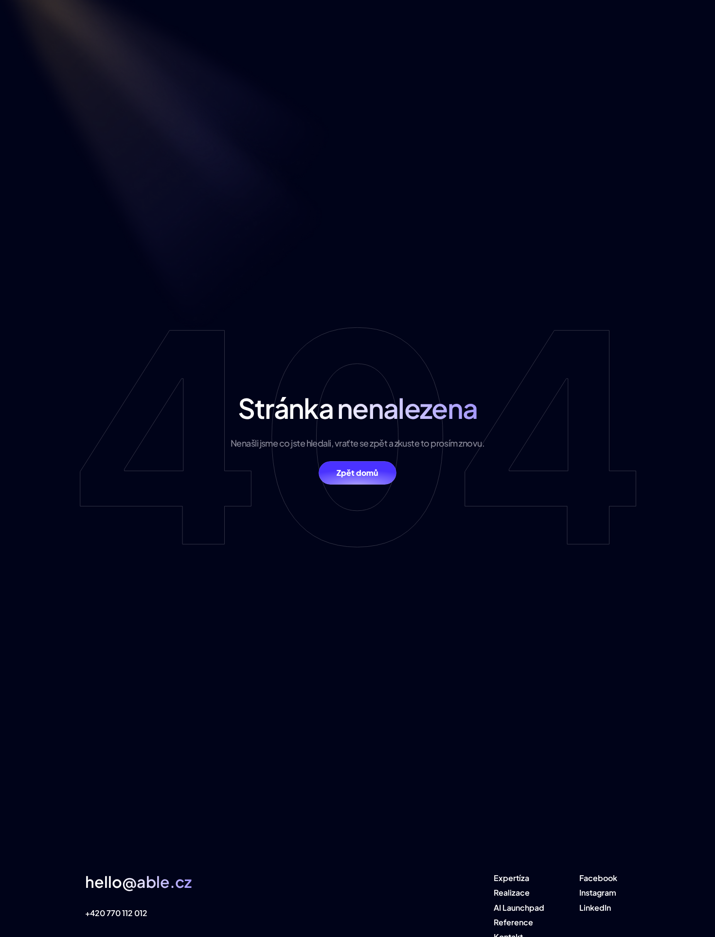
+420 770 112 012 (116, 913)
